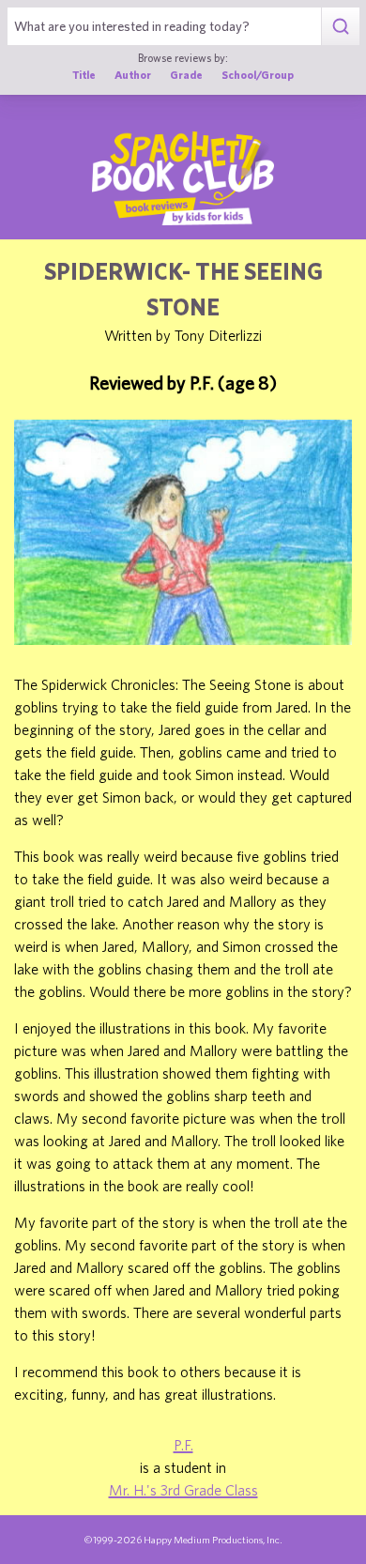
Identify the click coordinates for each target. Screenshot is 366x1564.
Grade (186, 75)
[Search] (340, 26)
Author (132, 75)
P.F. (183, 1444)
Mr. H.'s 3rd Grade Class (183, 1489)
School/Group (257, 75)
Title (84, 75)
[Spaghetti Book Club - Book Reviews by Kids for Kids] (183, 178)
